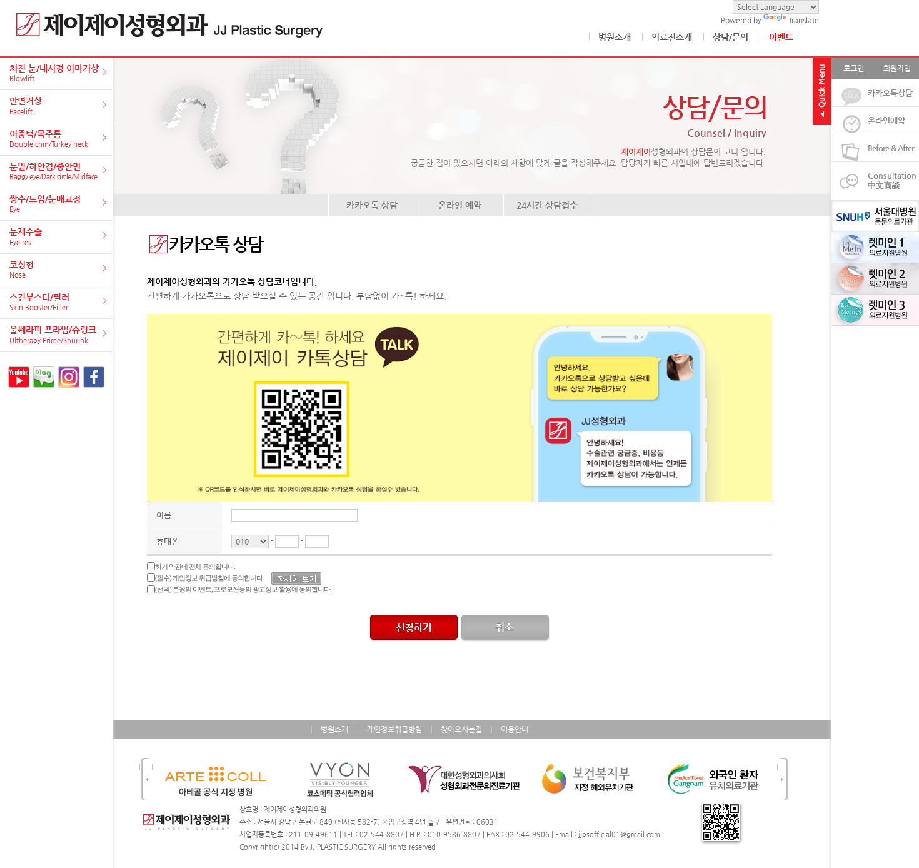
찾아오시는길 (461, 729)
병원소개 (614, 37)
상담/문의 (730, 37)
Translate (803, 20)
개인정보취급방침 (394, 729)
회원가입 (897, 68)
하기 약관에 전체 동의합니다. (195, 566)
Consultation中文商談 (892, 180)
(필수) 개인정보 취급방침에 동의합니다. (209, 578)
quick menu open (822, 91)
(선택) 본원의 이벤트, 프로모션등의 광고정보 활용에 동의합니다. (243, 589)
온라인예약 (886, 120)
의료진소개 (671, 37)
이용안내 (514, 729)
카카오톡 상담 (372, 205)
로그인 (853, 68)
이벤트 (781, 37)
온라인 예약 (459, 205)
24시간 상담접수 (547, 205)
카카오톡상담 (890, 93)
